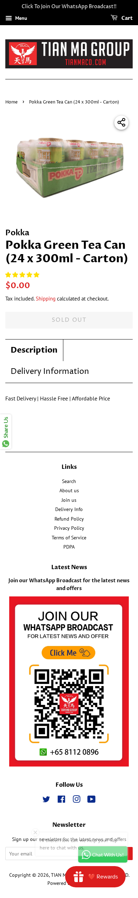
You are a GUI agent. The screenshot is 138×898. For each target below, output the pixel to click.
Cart (126, 18)
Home (11, 102)
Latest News (69, 567)
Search (69, 481)
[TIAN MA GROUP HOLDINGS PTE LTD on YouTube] (91, 800)
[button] (23, 274)
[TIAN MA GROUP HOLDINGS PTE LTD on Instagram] (76, 800)
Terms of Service (69, 537)
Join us (69, 500)
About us (69, 490)
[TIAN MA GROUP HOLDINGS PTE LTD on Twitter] (46, 800)
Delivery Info (69, 509)
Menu (20, 18)
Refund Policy (69, 519)
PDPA (69, 547)
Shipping (46, 298)
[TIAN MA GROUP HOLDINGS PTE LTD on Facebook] (61, 800)
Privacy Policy (69, 528)
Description (34, 350)
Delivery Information (50, 371)
